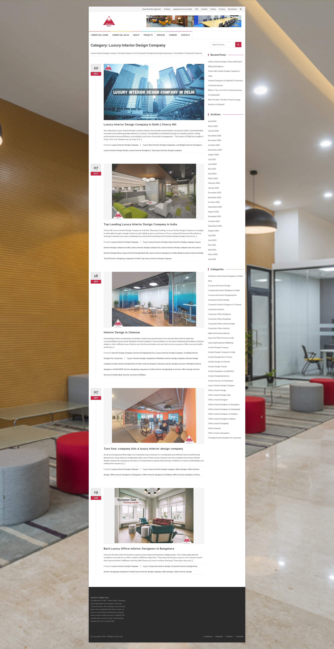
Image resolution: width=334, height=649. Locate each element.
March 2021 (213, 254)
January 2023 (213, 188)
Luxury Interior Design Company (125, 145)
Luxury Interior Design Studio (116, 150)
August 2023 (213, 154)
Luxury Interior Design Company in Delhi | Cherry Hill (140, 124)
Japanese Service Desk (182, 9)
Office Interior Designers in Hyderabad (224, 409)
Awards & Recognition (151, 9)
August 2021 (213, 230)
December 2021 (214, 216)
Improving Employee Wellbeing (220, 343)
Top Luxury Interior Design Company (166, 150)
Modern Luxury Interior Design (190, 253)
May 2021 (212, 245)
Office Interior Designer (218, 400)
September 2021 (215, 226)
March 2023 (213, 178)
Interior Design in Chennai (122, 332)
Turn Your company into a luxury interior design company (143, 448)
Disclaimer (232, 9)
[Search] (238, 44)
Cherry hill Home (99, 35)
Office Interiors (214, 428)
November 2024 (214, 140)
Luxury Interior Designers (140, 150)
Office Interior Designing (218, 423)
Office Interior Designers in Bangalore (223, 404)
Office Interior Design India (219, 395)
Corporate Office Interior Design (221, 323)
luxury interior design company (181, 242)
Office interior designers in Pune (186, 475)
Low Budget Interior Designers (189, 145)
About (136, 35)
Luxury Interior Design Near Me (135, 253)
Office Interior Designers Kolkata (221, 419)
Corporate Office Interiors (219, 328)
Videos (213, 9)
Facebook (208, 636)
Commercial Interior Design (219, 285)
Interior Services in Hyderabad (220, 381)
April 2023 (212, 173)
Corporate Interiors (216, 309)
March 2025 (213, 126)
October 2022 (214, 202)
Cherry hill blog (120, 35)
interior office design (183, 369)
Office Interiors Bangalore (218, 433)
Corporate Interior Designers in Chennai (224, 304)
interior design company (175, 358)
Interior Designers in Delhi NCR (221, 371)
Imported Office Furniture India (221, 338)
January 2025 (213, 131)
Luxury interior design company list (145, 247)
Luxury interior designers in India (163, 253)
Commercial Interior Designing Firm (222, 295)
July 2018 (212, 259)
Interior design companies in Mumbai (148, 358)
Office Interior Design (217, 390)
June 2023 (212, 164)
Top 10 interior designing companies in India (122, 258)
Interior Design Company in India (221, 352)
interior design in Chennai (153, 364)
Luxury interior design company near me (178, 247)
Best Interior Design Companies (162, 145)
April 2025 (212, 121)
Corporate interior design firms (184, 566)
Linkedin (219, 636)
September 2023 (215, 150)
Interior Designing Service (144, 353)
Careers (173, 35)
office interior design (183, 572)
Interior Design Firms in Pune (220, 357)
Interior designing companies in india (139, 369)
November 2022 (214, 197)
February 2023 (214, 183)
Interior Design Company (122, 353)
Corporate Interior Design (218, 300)
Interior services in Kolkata (134, 375)
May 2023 (212, 169)
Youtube (239, 636)
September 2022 (215, 207)
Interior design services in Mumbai (179, 364)
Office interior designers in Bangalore (126, 475)
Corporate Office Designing (219, 319)
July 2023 (212, 159)
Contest (204, 9)
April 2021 (212, 250)
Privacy (222, 9)
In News (167, 9)
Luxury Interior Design (158, 242)
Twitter (229, 636)
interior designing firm (164, 369)
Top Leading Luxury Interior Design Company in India (140, 224)
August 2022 (213, 211)
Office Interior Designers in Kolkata (222, 414)
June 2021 (212, 240)
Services (161, 35)
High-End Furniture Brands (219, 333)
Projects (148, 35)
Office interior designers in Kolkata (157, 475)
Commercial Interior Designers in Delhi (224, 290)
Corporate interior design (159, 566)
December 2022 (214, 192)
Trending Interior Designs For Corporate (224, 438)
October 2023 (214, 145)
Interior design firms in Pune (130, 364)
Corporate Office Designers (219, 314)
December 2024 (214, 135)
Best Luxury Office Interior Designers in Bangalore (139, 548)
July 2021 (212, 235)
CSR (196, 9)
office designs (181, 469)
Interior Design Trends (217, 366)
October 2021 (214, 221)
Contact (185, 35)
